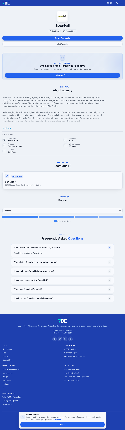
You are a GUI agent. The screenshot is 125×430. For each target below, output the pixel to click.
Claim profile (61, 75)
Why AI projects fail (71, 380)
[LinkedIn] (70, 339)
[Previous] (3, 221)
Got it (62, 424)
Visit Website (62, 44)
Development (7, 373)
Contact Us (6, 360)
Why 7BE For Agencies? (11, 397)
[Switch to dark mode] (117, 3)
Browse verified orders (11, 369)
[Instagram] (60, 339)
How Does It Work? (71, 373)
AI (3, 387)
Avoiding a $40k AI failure (74, 356)
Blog (4, 353)
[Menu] (121, 3)
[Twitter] (65, 339)
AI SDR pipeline (70, 349)
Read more (6, 128)
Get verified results (62, 38)
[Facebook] (54, 339)
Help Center (7, 349)
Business (5, 384)
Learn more (57, 419)
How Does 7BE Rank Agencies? (76, 377)
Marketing (6, 380)
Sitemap (5, 356)
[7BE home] (62, 321)
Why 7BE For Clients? (72, 369)
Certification (7, 404)
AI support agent (70, 353)
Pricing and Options (10, 400)
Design (5, 377)
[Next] (121, 221)
